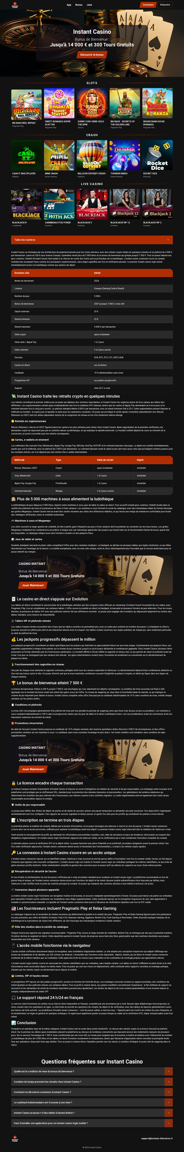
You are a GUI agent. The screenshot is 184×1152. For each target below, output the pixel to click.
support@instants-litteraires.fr (157, 1138)
